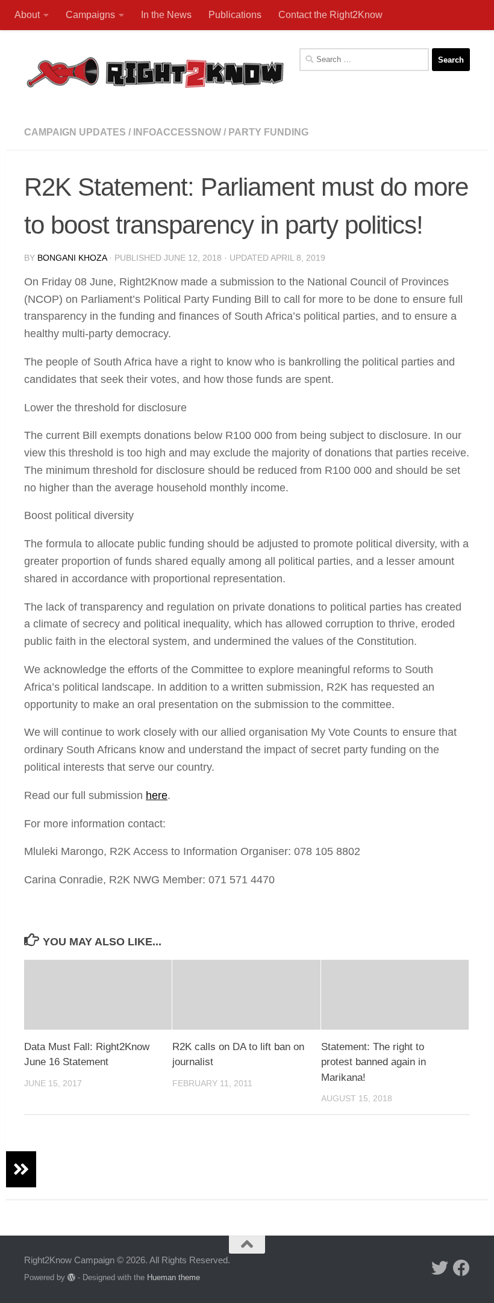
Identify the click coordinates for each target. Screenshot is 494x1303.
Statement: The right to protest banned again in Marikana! (373, 1062)
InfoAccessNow (177, 132)
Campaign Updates (75, 132)
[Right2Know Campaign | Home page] (155, 72)
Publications (234, 15)
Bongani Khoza (72, 258)
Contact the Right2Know (330, 15)
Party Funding (268, 132)
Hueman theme (173, 1277)
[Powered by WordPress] (71, 1277)
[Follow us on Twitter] (439, 1268)
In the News (166, 15)
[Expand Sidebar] (21, 1169)
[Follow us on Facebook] (461, 1268)
